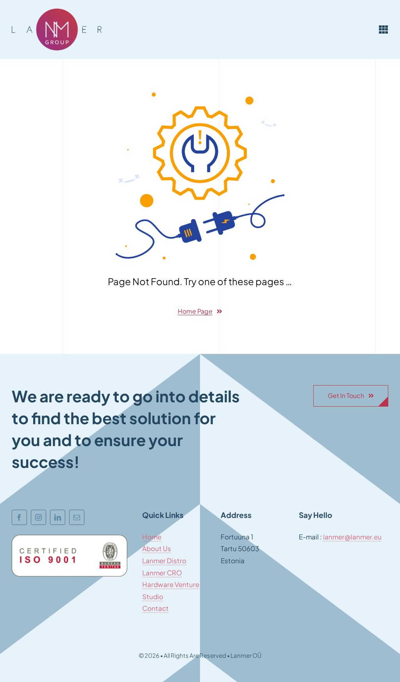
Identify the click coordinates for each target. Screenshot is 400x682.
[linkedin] (57, 517)
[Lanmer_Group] (57, 11)
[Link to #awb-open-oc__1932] (383, 29)
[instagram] (38, 517)
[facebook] (19, 517)
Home (151, 536)
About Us (156, 548)
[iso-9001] (69, 538)
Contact (155, 608)
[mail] (76, 517)
